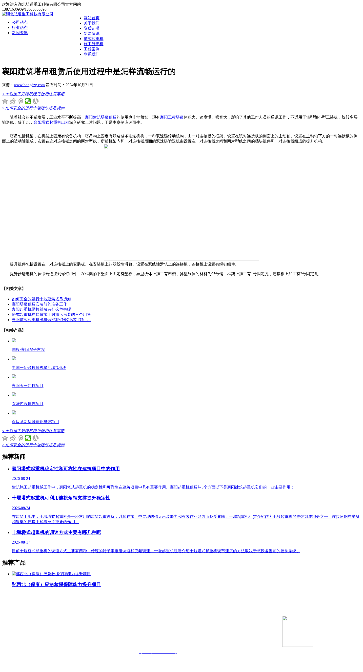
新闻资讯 (92, 33)
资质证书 (92, 28)
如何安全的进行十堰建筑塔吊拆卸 (41, 299)
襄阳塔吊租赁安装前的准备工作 (39, 304)
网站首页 (92, 18)
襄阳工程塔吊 (172, 117)
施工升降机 (93, 44)
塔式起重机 (93, 39)
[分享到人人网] (36, 101)
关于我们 (92, 23)
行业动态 (20, 27)
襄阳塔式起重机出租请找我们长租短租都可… (51, 320)
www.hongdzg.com (29, 85)
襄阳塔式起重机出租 (51, 122)
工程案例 (92, 49)
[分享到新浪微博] (13, 101)
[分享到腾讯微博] (20, 101)
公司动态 (20, 22)
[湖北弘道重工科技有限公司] (27, 14)
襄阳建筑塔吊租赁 (101, 117)
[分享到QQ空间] (5, 101)
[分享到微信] (28, 101)
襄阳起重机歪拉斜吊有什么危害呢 (41, 309)
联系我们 (92, 54)
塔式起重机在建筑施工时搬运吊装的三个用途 (51, 314)
